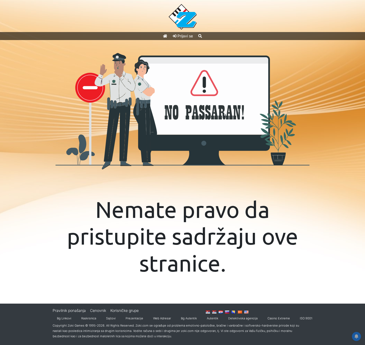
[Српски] (208, 311)
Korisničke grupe (124, 310)
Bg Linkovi (64, 318)
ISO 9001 (306, 318)
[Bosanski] (233, 311)
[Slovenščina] (227, 311)
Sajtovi (111, 318)
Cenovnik (98, 310)
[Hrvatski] (221, 311)
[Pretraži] (200, 36)
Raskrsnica (88, 318)
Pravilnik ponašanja (69, 310)
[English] (246, 311)
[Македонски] (240, 311)
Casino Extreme (278, 318)
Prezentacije (134, 318)
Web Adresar (162, 318)
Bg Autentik (189, 318)
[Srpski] (214, 311)
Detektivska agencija (243, 318)
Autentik (212, 318)
